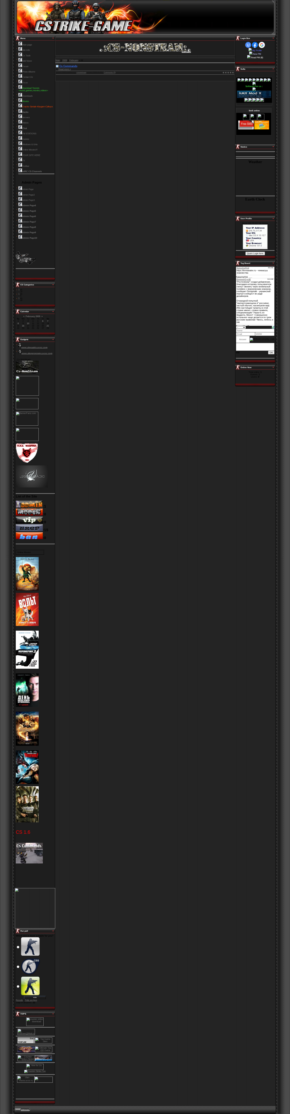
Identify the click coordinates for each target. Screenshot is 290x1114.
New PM (257, 54)
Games (25, 139)
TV (23, 160)
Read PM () (257, 57)
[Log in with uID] (248, 45)
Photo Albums (28, 72)
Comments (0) (110, 72)
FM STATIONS (29, 133)
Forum (25, 66)
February (73, 60)
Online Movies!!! (29, 150)
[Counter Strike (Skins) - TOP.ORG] (26, 1060)
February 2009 (33, 316)
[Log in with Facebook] (255, 45)
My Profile (257, 50)
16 (23, 326)
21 (48, 326)
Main (57, 60)
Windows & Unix (30, 144)
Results (19, 1000)
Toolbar (25, 166)
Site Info (26, 50)
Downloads (27, 96)
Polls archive (31, 1000)
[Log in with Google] (262, 45)
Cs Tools (26, 55)
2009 (64, 60)
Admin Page (28, 189)
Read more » (64, 69)
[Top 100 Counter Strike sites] (26, 1051)
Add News (27, 61)
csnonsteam (81, 72)
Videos (25, 123)
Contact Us (27, 77)
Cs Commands (68, 66)
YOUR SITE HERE (31, 155)
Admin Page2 (28, 195)
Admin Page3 (28, 200)
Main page (27, 45)
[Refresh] (273, 327)
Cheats (25, 82)
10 (28, 323)
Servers (26, 117)
